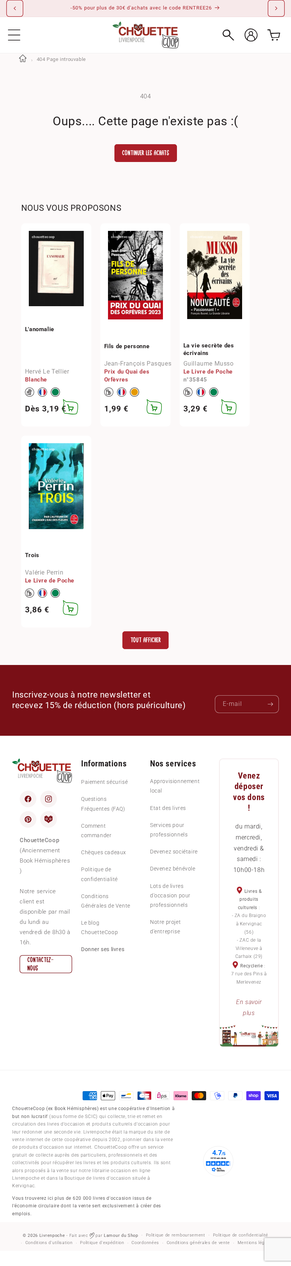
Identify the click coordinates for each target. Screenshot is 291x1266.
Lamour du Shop (121, 1235)
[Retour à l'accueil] (23, 59)
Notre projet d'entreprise (165, 926)
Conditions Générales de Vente (105, 901)
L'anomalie (39, 329)
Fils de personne (127, 346)
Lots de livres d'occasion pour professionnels (170, 895)
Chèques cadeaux (103, 852)
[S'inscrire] (270, 704)
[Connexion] (251, 35)
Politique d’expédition (102, 1242)
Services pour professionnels (169, 830)
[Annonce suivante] (276, 8)
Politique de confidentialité (99, 874)
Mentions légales (255, 1242)
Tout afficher (145, 640)
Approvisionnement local (175, 786)
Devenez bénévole (173, 869)
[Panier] (273, 35)
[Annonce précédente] (14, 8)
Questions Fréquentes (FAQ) (103, 803)
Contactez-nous (40, 964)
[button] (14, 35)
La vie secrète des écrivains (208, 349)
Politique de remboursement (175, 1235)
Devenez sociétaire (174, 852)
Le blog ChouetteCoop (99, 927)
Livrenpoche (52, 1235)
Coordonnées (145, 1242)
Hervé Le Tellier (47, 371)
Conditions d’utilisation (49, 1242)
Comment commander (96, 830)
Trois (32, 555)
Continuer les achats (145, 153)
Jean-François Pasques (138, 363)
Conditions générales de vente (198, 1242)
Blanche (36, 379)
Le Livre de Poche (208, 371)
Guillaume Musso (208, 363)
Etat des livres (168, 808)
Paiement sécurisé (104, 782)
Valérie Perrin (44, 572)
